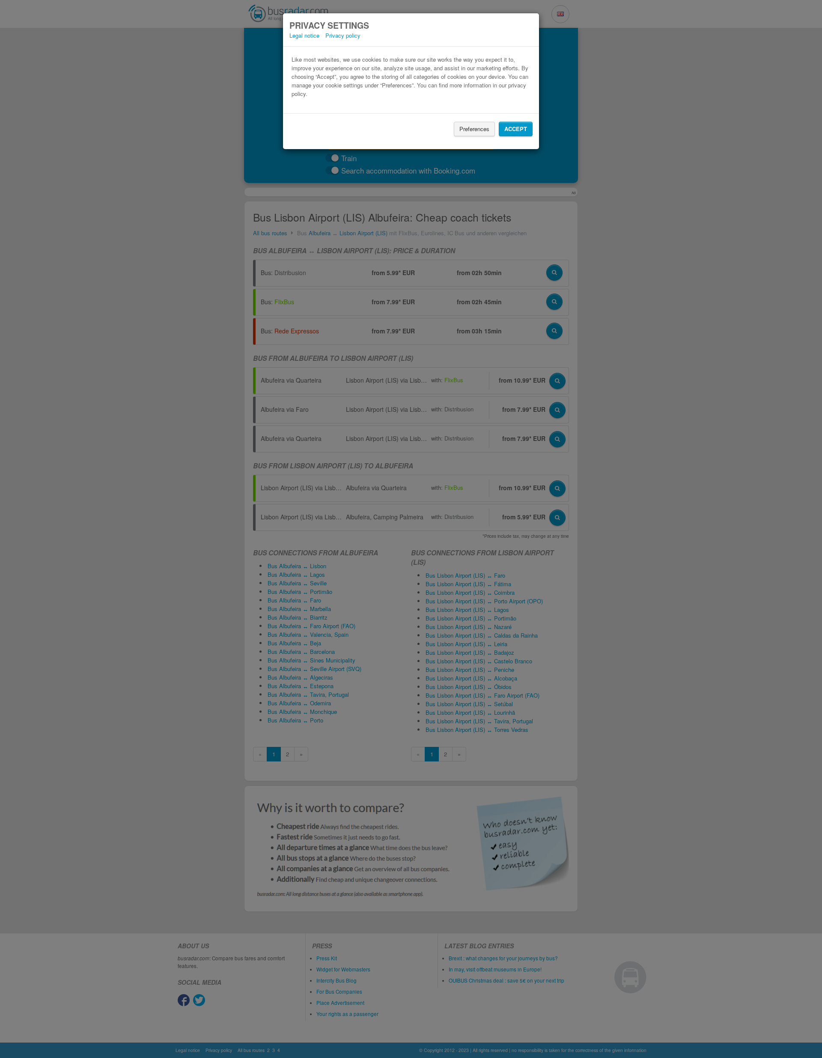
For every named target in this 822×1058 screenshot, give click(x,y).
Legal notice (304, 35)
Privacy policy (342, 35)
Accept (515, 129)
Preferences (474, 129)
